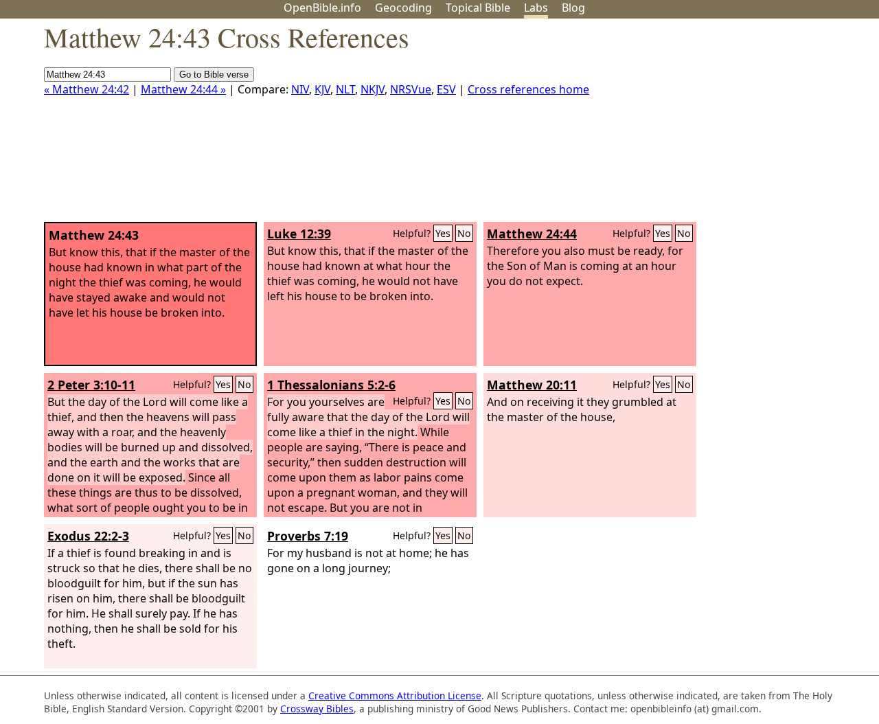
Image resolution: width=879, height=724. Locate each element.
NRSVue (410, 89)
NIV (300, 89)
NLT (345, 89)
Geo (403, 7)
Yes (442, 233)
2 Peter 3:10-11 (91, 384)
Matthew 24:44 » (183, 89)
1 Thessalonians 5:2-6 (331, 384)
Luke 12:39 (299, 233)
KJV (322, 89)
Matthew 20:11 (532, 384)
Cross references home (528, 89)
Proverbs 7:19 (307, 536)
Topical (478, 7)
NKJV (373, 89)
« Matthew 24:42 (86, 89)
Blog (573, 7)
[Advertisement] (740, 126)
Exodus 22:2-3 (88, 536)
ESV (446, 89)
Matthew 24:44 (532, 233)
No (464, 233)
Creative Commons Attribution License (394, 695)
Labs (536, 7)
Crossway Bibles (317, 708)
